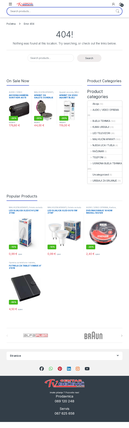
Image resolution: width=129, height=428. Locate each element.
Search (117, 11)
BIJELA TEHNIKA (101, 120)
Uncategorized (101, 174)
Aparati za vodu (66, 92)
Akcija (96, 103)
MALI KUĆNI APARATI (43, 92)
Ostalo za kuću (35, 207)
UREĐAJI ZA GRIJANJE (105, 180)
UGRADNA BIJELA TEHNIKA (107, 163)
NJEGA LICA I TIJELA (104, 145)
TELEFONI (98, 157)
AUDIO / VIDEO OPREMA (15, 93)
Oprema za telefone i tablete (22, 262)
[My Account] (113, 4)
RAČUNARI (98, 151)
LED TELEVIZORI (101, 133)
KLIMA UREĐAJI (101, 126)
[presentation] (121, 336)
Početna (11, 23)
